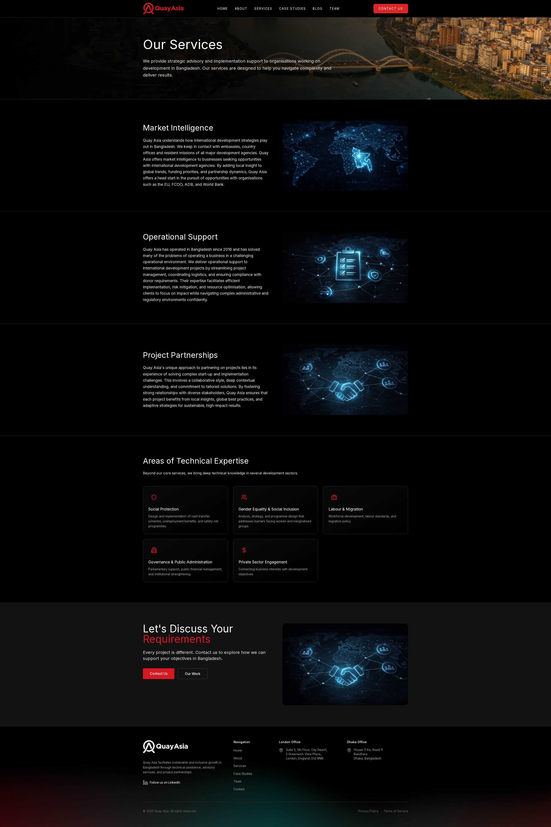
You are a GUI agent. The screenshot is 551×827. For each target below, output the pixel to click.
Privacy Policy (368, 811)
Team (335, 8)
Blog (317, 8)
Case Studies (292, 8)
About (241, 8)
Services (263, 8)
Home (222, 8)
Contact (239, 789)
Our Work (192, 674)
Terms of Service (396, 811)
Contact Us (391, 8)
